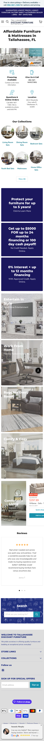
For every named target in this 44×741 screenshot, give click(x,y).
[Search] (36, 614)
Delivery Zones (32, 723)
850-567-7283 (13, 5)
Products (14, 723)
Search (22, 723)
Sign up (35, 684)
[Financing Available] (12, 78)
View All (22, 179)
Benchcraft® (33, 506)
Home (6, 723)
